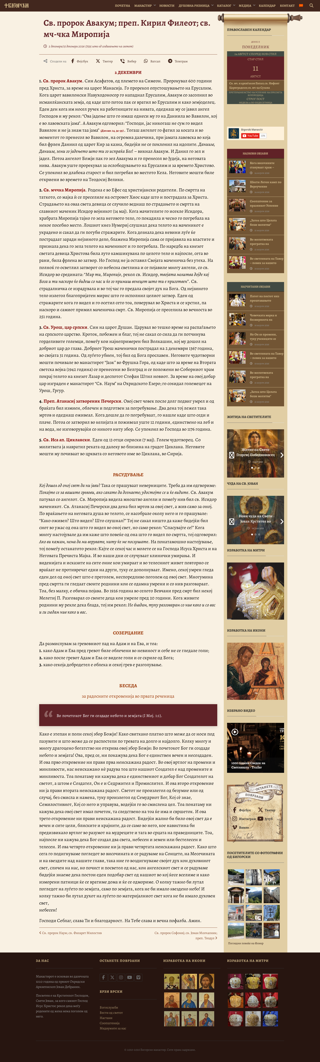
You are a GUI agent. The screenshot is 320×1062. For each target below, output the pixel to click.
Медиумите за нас (113, 1028)
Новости (166, 5)
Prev (230, 453)
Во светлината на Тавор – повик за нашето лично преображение (266, 262)
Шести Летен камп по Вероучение (265, 184)
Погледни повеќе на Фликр (245, 943)
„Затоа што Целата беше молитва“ (263, 222)
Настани (106, 1018)
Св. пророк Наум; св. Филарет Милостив (71, 933)
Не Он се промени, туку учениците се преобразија (263, 338)
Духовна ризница (194, 5)
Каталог (224, 5)
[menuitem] (301, 6)
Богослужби (109, 1007)
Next (281, 453)
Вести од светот (111, 1012)
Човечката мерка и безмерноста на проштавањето (263, 319)
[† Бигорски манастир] (16, 4)
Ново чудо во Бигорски (255, 516)
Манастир (143, 5)
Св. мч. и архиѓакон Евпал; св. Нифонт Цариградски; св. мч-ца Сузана (254, 85)
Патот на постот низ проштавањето (264, 298)
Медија (245, 5)
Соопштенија (110, 1023)
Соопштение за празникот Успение (264, 203)
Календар (267, 5)
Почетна (122, 5)
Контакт (287, 5)
